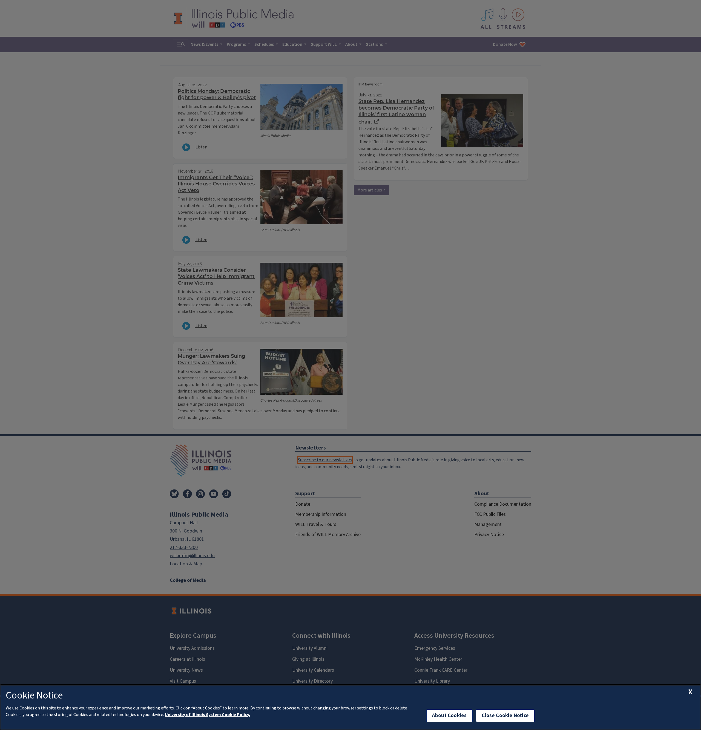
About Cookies (449, 715)
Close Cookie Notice (505, 715)
